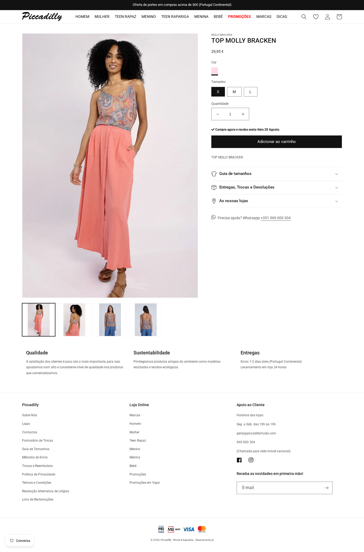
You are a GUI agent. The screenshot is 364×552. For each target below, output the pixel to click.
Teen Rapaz (125, 16)
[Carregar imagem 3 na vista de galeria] (110, 319)
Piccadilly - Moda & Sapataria (177, 539)
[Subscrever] (326, 488)
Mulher (102, 16)
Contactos (29, 432)
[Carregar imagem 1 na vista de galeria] (38, 319)
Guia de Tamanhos (35, 449)
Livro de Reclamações (37, 499)
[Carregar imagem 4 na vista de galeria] (145, 319)
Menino (148, 16)
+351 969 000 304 (276, 218)
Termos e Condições (36, 483)
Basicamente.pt (205, 539)
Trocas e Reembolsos (37, 466)
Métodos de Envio (35, 457)
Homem (82, 16)
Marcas (263, 16)
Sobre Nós (29, 415)
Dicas (282, 16)
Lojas (26, 424)
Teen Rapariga (175, 16)
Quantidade (220, 104)
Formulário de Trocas (37, 440)
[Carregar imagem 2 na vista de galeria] (74, 319)
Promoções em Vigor (145, 483)
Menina (201, 16)
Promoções (138, 474)
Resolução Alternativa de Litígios (45, 491)
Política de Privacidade (38, 474)
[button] (304, 17)
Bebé (218, 16)
